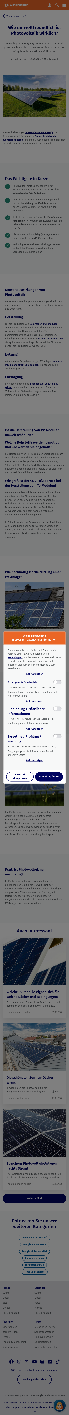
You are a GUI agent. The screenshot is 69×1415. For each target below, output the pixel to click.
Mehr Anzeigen (34, 674)
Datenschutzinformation (41, 639)
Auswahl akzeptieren (20, 776)
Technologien (15, 657)
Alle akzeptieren (49, 776)
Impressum (18, 639)
